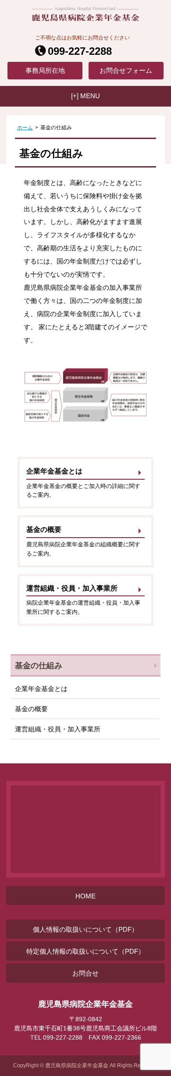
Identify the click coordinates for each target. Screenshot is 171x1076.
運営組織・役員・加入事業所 (57, 729)
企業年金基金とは (41, 688)
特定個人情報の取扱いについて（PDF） (85, 951)
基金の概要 (31, 709)
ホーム (25, 128)
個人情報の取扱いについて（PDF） (85, 929)
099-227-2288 (80, 51)
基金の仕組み (38, 665)
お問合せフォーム (126, 70)
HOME (85, 896)
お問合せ (85, 973)
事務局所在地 (45, 70)
